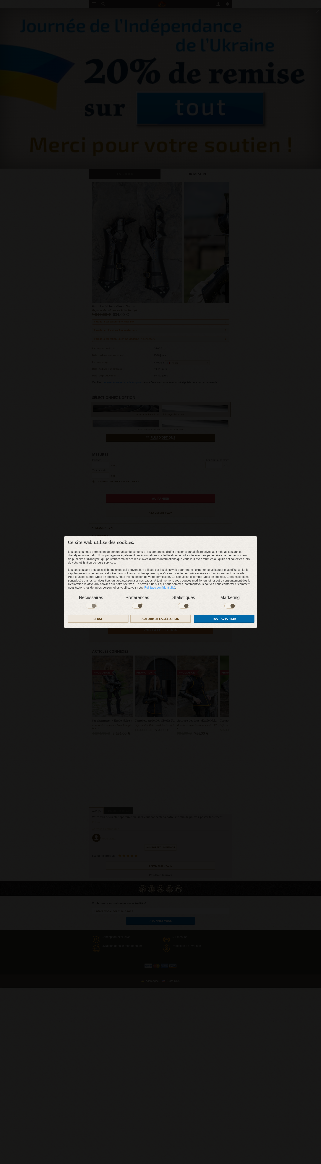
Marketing (230, 597)
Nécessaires (91, 597)
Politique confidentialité (159, 587)
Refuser (98, 619)
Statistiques (183, 597)
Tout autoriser (224, 619)
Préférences (137, 597)
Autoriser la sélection (160, 619)
